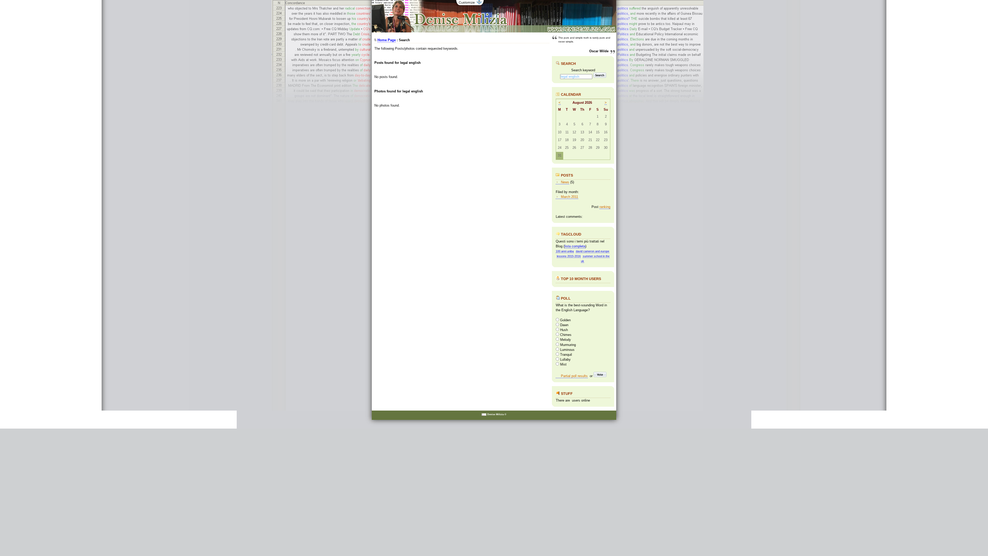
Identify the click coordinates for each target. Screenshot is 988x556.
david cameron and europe (592, 251)
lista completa (574, 246)
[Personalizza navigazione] (469, 5)
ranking (604, 207)
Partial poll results (574, 376)
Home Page (386, 40)
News (565, 182)
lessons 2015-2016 (569, 256)
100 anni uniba (565, 251)
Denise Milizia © (496, 414)
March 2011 (569, 197)
